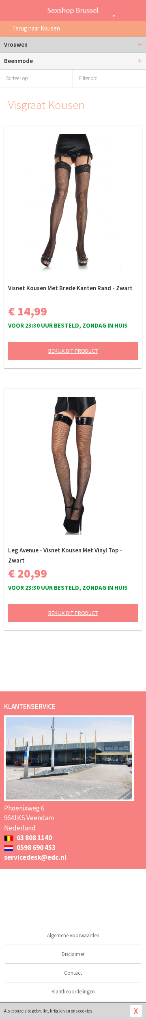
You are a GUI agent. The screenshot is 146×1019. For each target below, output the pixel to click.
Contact (73, 972)
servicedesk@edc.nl (35, 857)
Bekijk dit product (73, 350)
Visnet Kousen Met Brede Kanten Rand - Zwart (70, 288)
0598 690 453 (35, 847)
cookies (85, 1011)
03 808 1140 (33, 837)
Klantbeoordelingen (73, 991)
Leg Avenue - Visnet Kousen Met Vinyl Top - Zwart (65, 555)
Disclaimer (73, 954)
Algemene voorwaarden (73, 935)
